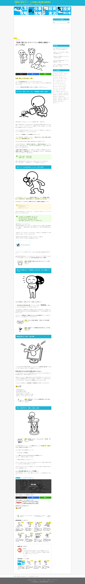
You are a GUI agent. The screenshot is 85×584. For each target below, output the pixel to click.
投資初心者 (15, 38)
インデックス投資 (57, 80)
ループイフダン (64, 91)
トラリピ (55, 83)
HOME (15, 576)
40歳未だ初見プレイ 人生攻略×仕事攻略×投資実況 (33, 2)
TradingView (56, 75)
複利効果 (55, 99)
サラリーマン (64, 80)
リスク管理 (64, 88)
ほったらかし (62, 75)
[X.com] (33, 488)
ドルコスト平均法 (62, 83)
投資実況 (56, 96)
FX (63, 72)
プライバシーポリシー (54, 579)
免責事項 (48, 579)
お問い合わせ (36, 4)
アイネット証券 (64, 78)
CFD (55, 72)
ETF (59, 72)
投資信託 (61, 94)
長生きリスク (56, 102)
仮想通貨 (55, 94)
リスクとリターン (57, 88)
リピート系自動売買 (57, 91)
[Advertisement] (33, 28)
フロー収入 (56, 86)
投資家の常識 (62, 96)
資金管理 (61, 99)
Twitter (40, 579)
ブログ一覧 (20, 4)
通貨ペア (66, 99)
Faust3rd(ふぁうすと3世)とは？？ (28, 4)
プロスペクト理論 (63, 86)
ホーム (16, 4)
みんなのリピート (57, 78)
